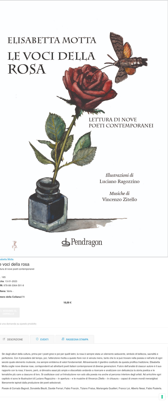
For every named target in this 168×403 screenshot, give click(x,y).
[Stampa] (155, 339)
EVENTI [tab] (44, 339)
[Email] (160, 339)
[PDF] (150, 339)
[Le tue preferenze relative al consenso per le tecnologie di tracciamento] (162, 397)
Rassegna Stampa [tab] (77, 339)
